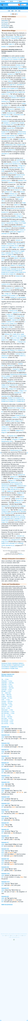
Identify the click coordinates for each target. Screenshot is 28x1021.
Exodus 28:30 (5, 132)
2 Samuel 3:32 (13, 385)
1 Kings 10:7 (7, 293)
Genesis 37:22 (20, 126)
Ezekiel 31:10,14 (20, 415)
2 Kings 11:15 (18, 421)
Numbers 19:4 (5, 430)
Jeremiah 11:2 (13, 543)
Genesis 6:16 (11, 74)
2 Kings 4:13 (19, 216)
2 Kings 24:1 (21, 165)
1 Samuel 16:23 (16, 498)
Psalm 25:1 (21, 208)
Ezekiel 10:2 (15, 417)
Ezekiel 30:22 (5, 272)
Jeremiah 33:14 (14, 517)
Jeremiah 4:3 (5, 153)
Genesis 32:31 (5, 180)
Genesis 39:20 (11, 128)
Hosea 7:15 (4, 258)
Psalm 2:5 (11, 44)
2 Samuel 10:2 (10, 321)
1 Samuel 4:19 (21, 342)
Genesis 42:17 (9, 124)
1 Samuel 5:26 (18, 36)
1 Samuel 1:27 (11, 316)
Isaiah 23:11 (4, 340)
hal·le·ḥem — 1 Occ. (7, 710)
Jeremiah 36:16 (18, 176)
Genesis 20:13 (13, 435)
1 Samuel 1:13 (5, 539)
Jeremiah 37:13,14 (19, 518)
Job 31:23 (18, 72)
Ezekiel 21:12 (18, 520)
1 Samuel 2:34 (9, 253)
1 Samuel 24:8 (11, 243)
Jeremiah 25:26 (5, 295)
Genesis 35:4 (5, 67)
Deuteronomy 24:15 (12, 208)
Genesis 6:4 (5, 888)
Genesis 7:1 (7, 123)
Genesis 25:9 (5, 135)
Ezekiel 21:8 (9, 270)
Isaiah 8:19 (21, 92)
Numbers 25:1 (5, 88)
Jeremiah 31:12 (9, 545)
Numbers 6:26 (16, 163)
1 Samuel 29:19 (14, 38)
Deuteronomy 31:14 (16, 450)
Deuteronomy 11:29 (16, 482)
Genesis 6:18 (5, 121)
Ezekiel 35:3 (21, 272)
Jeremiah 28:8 (5, 517)
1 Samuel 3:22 (9, 36)
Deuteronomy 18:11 (12, 92)
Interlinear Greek (6, 663)
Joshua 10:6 (4, 247)
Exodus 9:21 (5, 212)
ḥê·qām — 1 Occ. (6, 691)
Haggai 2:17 (20, 231)
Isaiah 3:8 (10, 254)
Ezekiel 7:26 (14, 295)
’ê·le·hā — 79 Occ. (6, 703)
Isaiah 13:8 (4, 176)
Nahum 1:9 (17, 258)
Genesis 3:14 (5, 775)
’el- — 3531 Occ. (6, 693)
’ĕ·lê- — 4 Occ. (5, 699)
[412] (2, 456)
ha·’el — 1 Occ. (5, 708)
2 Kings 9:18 (19, 408)
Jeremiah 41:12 (18, 392)
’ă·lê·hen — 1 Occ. (6, 684)
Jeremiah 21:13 (5, 267)
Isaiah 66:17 (12, 84)
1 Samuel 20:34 (15, 320)
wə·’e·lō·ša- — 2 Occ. (7, 723)
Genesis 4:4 (5, 810)
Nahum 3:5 (22, 265)
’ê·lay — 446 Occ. (6, 694)
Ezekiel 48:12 (21, 401)
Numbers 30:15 (5, 114)
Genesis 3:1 (17, 190)
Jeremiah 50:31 (5, 269)
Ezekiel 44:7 (13, 297)
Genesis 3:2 (5, 756)
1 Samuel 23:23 (19, 354)
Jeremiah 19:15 (15, 511)
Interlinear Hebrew (17, 663)
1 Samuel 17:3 (11, 480)
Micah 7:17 (7, 105)
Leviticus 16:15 (9, 421)
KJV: (2, 730)
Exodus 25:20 (8, 163)
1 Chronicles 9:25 (8, 113)
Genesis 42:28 (12, 173)
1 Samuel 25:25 (15, 539)
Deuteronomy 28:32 (16, 217)
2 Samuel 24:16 (16, 312)
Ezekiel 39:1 (12, 274)
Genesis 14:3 (12, 96)
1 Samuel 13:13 (9, 476)
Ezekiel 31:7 (12, 399)
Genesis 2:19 (5, 735)
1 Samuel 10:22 (10, 150)
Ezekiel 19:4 (15, 340)
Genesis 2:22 (5, 743)
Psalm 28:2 (20, 167)
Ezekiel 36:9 (12, 231)
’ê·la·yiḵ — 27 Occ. (6, 698)
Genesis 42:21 (15, 251)
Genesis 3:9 (5, 769)
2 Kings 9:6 (4, 511)
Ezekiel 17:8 (4, 399)
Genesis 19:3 (15, 123)
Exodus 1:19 (5, 46)
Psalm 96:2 (8, 116)
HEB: (2, 728)
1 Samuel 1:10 (20, 536)
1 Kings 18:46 (13, 487)
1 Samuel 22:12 (20, 243)
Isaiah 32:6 (14, 256)
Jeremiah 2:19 (22, 68)
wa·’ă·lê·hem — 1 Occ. (8, 711)
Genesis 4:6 (5, 836)
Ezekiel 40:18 (21, 399)
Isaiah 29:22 (16, 334)
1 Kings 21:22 (13, 323)
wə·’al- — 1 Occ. (6, 715)
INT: (2, 732)
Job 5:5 (10, 81)
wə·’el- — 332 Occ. (6, 716)
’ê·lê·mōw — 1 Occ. (7, 704)
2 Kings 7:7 (11, 327)
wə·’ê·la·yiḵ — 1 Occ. (7, 720)
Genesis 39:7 (16, 162)
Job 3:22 (7, 79)
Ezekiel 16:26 (14, 88)
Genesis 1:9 (5, 727)
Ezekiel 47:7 (12, 401)
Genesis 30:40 (21, 160)
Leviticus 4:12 (5, 428)
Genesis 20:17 (14, 193)
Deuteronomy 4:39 (10, 144)
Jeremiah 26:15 (9, 513)
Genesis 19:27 (15, 97)
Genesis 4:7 (5, 842)
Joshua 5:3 (6, 377)
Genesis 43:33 (20, 175)
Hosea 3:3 (22, 229)
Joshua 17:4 (13, 350)
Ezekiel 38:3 (4, 274)
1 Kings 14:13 (18, 223)
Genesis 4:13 (5, 881)
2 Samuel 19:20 (20, 144)
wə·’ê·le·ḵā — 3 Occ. (7, 721)
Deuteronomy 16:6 (6, 441)
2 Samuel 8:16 (21, 485)
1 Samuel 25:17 (15, 502)
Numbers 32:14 (13, 245)
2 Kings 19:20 (20, 316)
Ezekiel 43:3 (4, 401)
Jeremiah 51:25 (15, 269)
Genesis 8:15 (8, 192)
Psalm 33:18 (10, 188)
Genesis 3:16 (16, 226)
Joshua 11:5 (10, 365)
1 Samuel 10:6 (17, 500)
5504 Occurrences (7, 904)
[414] (26, 456)
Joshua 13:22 (9, 288)
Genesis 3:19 (15, 57)
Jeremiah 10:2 (17, 214)
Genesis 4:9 (5, 867)
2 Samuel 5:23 (8, 408)
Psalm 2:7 (12, 338)
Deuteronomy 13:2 (15, 67)
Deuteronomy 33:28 (16, 374)
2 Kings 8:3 (11, 318)
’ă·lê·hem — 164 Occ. (7, 688)
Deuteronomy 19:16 (7, 484)
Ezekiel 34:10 (14, 272)
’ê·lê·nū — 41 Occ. (6, 706)
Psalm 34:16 (20, 186)
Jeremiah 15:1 (5, 233)
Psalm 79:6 (4, 522)
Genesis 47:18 (5, 101)
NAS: (2, 852)
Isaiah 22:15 (4, 543)
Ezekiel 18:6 (4, 520)
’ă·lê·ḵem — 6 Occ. (6, 681)
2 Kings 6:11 (7, 228)
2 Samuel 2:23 (21, 371)
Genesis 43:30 (5, 217)
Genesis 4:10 (5, 873)
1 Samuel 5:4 (15, 369)
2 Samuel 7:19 (14, 336)
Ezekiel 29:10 (18, 270)
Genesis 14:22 (8, 59)
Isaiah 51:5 (17, 204)
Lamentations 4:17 (15, 221)
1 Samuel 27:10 (14, 506)
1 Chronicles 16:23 (18, 114)
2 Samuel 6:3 (17, 484)
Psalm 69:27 (19, 338)
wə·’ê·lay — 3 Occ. (6, 718)
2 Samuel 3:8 (9, 223)
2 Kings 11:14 (22, 390)
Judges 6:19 (19, 430)
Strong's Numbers (6, 665)
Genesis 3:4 (5, 762)
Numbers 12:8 (22, 180)
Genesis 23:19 (21, 133)
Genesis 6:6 (22, 139)
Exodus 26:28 (20, 107)
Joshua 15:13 (5, 350)
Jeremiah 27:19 (19, 515)
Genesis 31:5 (12, 182)
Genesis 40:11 (11, 137)
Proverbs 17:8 (16, 439)
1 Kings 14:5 (9, 314)
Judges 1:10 (15, 247)
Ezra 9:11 (11, 109)
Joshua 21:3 (21, 350)
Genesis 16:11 (12, 195)
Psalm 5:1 (22, 355)
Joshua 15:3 (4, 427)
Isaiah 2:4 (4, 254)
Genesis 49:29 (14, 135)
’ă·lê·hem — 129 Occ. (7, 683)
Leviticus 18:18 (5, 284)
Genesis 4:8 (19, 240)
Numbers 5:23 (5, 139)
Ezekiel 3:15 (11, 398)
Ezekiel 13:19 (20, 197)
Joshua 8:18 (12, 167)
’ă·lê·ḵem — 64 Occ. (7, 686)
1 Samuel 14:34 (5, 290)
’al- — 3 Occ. (5, 679)
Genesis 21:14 (20, 65)
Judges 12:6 (4, 385)
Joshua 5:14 (21, 474)
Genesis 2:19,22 (6, 57)
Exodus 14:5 (5, 245)
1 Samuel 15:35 (12, 310)
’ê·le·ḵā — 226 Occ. (7, 701)
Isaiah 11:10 (4, 94)
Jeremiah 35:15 (14, 489)
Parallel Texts (14, 668)
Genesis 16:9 (17, 59)
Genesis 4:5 (5, 823)
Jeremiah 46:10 (5, 396)
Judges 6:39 (20, 493)
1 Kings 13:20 (12, 389)
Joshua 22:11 (11, 381)
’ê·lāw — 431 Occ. (6, 696)
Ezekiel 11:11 (19, 398)
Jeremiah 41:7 (21, 84)
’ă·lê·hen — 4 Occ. (6, 689)
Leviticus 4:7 (9, 376)
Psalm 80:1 (4, 357)
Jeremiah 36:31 (9, 518)
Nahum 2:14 (14, 265)
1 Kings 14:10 (18, 253)
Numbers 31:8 (19, 288)
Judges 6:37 (10, 491)
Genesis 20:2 (8, 334)
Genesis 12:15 (5, 197)
